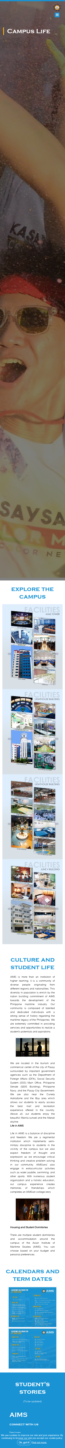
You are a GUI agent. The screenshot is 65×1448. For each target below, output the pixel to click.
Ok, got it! (24, 1442)
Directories (15, 1433)
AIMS (18, 1414)
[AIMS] (56, 5)
